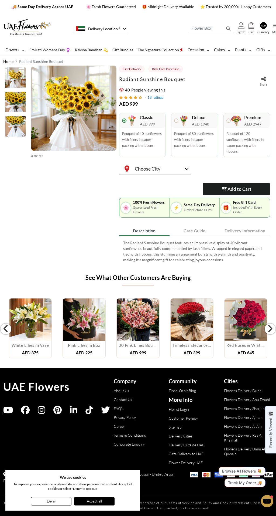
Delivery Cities (180, 436)
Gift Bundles (122, 49)
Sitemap (175, 427)
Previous (6, 329)
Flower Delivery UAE (186, 462)
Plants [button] (240, 49)
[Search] (228, 28)
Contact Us (123, 399)
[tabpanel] (194, 251)
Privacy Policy (125, 417)
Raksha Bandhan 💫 (91, 49)
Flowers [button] (12, 49)
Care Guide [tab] (194, 230)
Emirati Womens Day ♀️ (49, 49)
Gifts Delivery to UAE (186, 454)
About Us (121, 390)
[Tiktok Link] (89, 411)
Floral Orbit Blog (182, 390)
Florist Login (179, 409)
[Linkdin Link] (73, 411)
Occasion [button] (196, 49)
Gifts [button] (260, 49)
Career (119, 426)
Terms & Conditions (130, 435)
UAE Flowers (36, 386)
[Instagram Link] (41, 411)
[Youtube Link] (8, 411)
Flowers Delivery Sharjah (244, 408)
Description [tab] (144, 230)
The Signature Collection (159, 49)
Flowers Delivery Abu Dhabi (247, 399)
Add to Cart (239, 189)
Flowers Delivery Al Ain (243, 426)
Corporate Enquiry (129, 444)
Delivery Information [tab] (245, 230)
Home (8, 61)
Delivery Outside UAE (186, 445)
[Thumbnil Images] (16, 79)
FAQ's (118, 408)
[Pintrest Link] (57, 411)
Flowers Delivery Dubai (243, 390)
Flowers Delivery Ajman (243, 417)
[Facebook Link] (25, 411)
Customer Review (183, 418)
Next (270, 329)
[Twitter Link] (105, 411)
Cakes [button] (219, 49)
